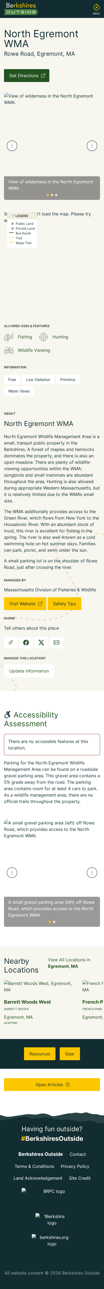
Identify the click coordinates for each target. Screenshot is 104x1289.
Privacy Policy (75, 1166)
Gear (70, 1053)
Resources (39, 1053)
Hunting (60, 336)
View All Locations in (69, 963)
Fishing (25, 336)
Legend (21, 216)
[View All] (9, 337)
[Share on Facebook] (26, 643)
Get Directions (24, 75)
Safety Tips (64, 603)
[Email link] (56, 643)
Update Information (29, 671)
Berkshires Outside (40, 1154)
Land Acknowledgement (38, 1178)
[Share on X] (41, 643)
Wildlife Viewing (34, 350)
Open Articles (49, 1084)
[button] (12, 145)
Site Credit (80, 1178)
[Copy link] (11, 643)
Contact (78, 1154)
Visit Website (23, 603)
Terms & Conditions (34, 1166)
